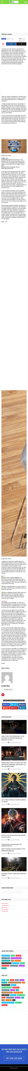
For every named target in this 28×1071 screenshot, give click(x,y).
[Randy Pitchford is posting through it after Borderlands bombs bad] (14, 845)
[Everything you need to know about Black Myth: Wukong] (14, 864)
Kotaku (22, 963)
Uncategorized (5, 960)
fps (7, 980)
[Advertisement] (14, 16)
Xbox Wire (17, 960)
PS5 (17, 990)
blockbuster (5, 995)
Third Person (10, 997)
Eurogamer (15, 963)
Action (12, 990)
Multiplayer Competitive (8, 1002)
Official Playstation (16, 958)
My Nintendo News (6, 963)
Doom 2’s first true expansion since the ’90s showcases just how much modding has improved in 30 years (12, 738)
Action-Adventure (6, 987)
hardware (22, 700)
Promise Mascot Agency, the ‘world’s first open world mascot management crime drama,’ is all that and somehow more (13, 764)
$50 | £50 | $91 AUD (9, 168)
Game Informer (5, 955)
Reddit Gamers (5, 958)
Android (13, 985)
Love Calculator (4, 909)
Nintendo (4, 1005)
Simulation (18, 1002)
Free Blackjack (4, 911)
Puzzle (22, 980)
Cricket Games (4, 903)
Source (3, 663)
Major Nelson (14, 965)
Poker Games (4, 907)
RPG (3, 1000)
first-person (21, 995)
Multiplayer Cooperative (14, 982)
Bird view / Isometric (7, 992)
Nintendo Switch (18, 992)
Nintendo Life (5, 965)
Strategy (8, 1000)
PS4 (14, 1000)
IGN (12, 960)
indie (17, 980)
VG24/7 (12, 955)
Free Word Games (5, 905)
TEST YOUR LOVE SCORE (14, 1058)
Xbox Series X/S (5, 985)
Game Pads (17, 700)
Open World (16, 987)
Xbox (3, 980)
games (12, 980)
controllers (11, 700)
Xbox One (4, 982)
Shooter (18, 997)
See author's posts (8, 689)
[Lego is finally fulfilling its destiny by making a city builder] (14, 785)
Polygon (18, 955)
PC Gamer (4, 39)
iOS (23, 982)
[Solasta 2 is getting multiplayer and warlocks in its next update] (14, 820)
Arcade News (5, 685)
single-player (5, 990)
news (3, 997)
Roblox (4, 968)
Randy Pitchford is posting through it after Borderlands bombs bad (13, 850)
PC (22, 997)
